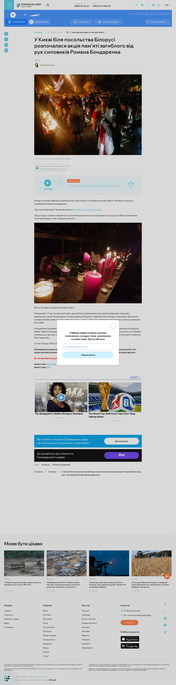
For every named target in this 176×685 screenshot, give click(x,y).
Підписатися (88, 355)
